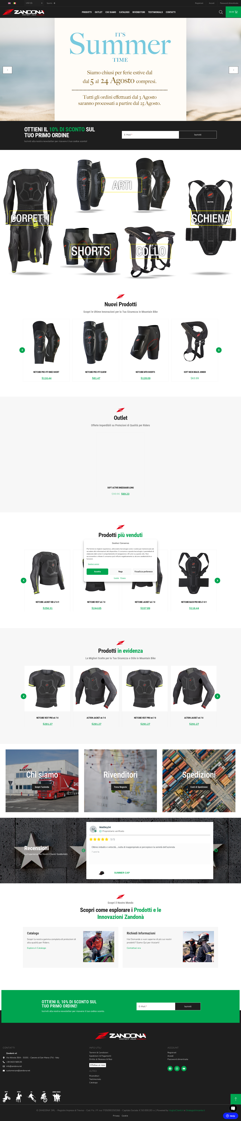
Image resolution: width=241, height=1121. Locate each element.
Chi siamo (110, 12)
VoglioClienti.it (176, 1110)
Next (216, 850)
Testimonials (155, 12)
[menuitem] (9, 3)
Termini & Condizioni (98, 1053)
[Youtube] (183, 1068)
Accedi (211, 3)
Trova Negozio (120, 787)
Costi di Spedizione (199, 787)
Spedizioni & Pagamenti (100, 1056)
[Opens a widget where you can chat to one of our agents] (230, 1116)
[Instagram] (176, 1068)
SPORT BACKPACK (125, 873)
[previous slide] (7, 70)
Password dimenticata (229, 3)
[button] (22, 350)
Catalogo (124, 12)
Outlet (98, 12)
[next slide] (233, 70)
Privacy (123, 578)
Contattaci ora (134, 948)
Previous (83, 850)
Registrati (199, 3)
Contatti (171, 12)
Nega (120, 571)
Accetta (97, 571)
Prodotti (87, 12)
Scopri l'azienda (42, 787)
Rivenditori (138, 12)
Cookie (116, 578)
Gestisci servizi (93, 564)
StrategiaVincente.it (195, 1110)
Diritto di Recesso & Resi (100, 1059)
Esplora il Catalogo (36, 948)
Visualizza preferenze (143, 571)
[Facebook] (170, 1068)
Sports (49, 3)
